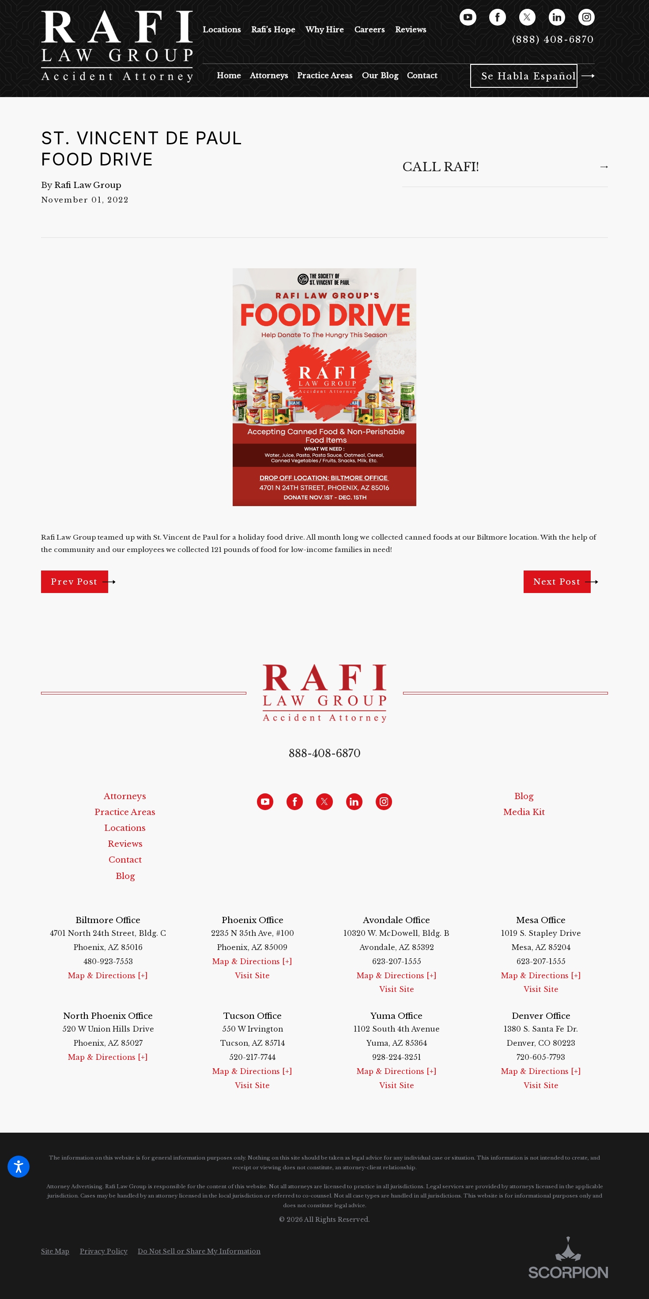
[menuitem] (229, 75)
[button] (19, 1167)
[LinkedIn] (557, 17)
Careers (370, 29)
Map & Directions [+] (108, 976)
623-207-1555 (396, 961)
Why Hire (325, 29)
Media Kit (524, 812)
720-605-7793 (541, 1057)
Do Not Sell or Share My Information (199, 1251)
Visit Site (252, 976)
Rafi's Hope (273, 29)
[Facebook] (497, 17)
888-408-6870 (325, 753)
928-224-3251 (396, 1057)
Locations (222, 29)
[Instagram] (586, 17)
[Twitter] (527, 17)
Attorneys (125, 796)
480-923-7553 (108, 961)
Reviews (410, 29)
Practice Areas (124, 812)
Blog (125, 876)
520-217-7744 (252, 1057)
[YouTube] (468, 17)
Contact (125, 860)
